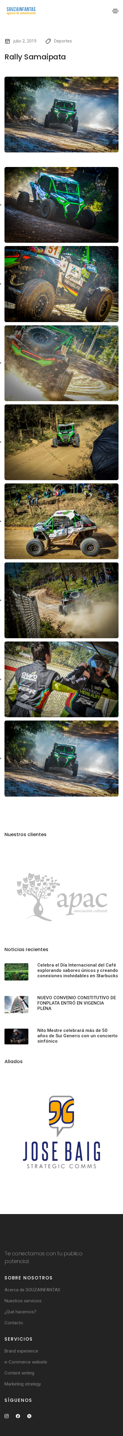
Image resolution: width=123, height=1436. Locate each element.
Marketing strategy (22, 1384)
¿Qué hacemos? (20, 1311)
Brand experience (21, 1351)
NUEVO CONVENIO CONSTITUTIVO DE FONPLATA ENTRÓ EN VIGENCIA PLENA (76, 1003)
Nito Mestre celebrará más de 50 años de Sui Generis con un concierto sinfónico (77, 1036)
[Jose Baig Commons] (61, 1132)
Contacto (13, 1322)
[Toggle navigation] (115, 11)
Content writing (19, 1373)
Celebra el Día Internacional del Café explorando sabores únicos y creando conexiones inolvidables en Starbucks (77, 970)
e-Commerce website (25, 1362)
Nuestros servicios (22, 1300)
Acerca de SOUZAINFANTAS (32, 1289)
